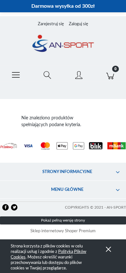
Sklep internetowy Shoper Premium (63, 231)
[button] (16, 74)
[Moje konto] (79, 75)
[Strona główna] (63, 44)
